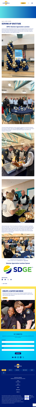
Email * (3, 347)
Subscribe (18, 353)
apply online (26, 260)
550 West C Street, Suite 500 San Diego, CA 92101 (18, 378)
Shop (3, 372)
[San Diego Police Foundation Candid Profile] (32, 397)
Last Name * (4, 343)
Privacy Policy (18, 389)
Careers (18, 387)
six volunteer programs (19, 128)
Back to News (5, 283)
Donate (23, 3)
